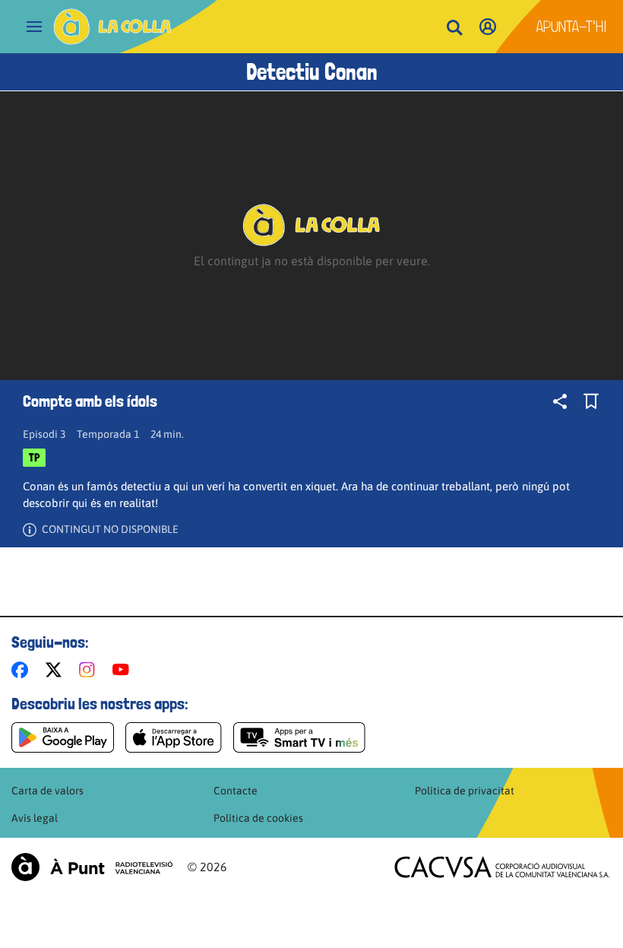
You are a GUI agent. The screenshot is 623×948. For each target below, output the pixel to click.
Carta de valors (47, 791)
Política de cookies (258, 818)
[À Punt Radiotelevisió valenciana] (91, 867)
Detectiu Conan (312, 72)
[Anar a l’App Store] (173, 737)
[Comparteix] (560, 401)
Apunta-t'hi (571, 26)
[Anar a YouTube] (123, 670)
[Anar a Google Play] (62, 737)
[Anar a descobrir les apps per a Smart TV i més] (299, 737)
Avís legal (34, 818)
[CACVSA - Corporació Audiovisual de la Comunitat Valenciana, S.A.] (502, 867)
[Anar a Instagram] (90, 670)
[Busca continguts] (454, 28)
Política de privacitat (464, 791)
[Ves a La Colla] (112, 26)
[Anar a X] (57, 670)
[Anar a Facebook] (22, 670)
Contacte (235, 791)
